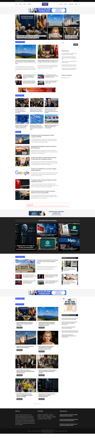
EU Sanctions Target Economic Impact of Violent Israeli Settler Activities (69, 425)
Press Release (49, 416)
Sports (65, 4)
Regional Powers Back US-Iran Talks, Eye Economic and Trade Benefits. (51, 126)
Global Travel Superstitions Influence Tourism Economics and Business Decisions (48, 371)
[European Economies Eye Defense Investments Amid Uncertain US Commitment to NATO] (37, 119)
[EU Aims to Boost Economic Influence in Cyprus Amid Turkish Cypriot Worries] (22, 119)
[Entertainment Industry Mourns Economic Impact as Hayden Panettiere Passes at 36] (47, 342)
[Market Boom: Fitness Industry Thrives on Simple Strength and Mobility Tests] (70, 266)
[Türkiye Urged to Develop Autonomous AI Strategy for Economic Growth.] (47, 230)
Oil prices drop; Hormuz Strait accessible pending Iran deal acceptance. (68, 415)
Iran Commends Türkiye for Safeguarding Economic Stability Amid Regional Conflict (51, 76)
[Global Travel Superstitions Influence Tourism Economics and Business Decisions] (47, 366)
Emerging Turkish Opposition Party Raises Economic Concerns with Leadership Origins (47, 261)
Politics (60, 4)
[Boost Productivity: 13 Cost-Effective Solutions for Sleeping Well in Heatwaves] (70, 279)
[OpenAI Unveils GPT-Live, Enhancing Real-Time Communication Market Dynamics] (47, 244)
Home (16, 4)
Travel (45, 418)
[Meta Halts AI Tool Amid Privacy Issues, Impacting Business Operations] (69, 244)
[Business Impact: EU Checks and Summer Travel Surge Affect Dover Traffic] (41, 82)
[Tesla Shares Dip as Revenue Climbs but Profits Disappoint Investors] (22, 184)
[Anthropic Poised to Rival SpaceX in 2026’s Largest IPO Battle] (72, 20)
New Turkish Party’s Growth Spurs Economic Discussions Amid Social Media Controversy (29, 275)
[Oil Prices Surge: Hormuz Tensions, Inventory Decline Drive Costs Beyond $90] (22, 195)
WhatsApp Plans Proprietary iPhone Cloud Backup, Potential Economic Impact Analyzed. (69, 234)
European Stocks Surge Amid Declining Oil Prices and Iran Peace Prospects (69, 420)
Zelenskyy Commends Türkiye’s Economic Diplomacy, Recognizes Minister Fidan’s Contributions (29, 82)
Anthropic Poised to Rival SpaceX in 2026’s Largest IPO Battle (71, 24)
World (24, 4)
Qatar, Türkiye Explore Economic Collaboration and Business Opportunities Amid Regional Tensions (29, 76)
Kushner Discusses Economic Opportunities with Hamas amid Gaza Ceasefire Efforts (71, 37)
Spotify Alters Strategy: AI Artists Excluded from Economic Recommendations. (26, 247)
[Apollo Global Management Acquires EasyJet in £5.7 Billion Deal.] (22, 150)
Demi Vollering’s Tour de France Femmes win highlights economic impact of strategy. (24, 395)
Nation (20, 4)
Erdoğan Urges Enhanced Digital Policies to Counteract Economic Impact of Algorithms (51, 275)
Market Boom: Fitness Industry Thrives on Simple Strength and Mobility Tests (69, 269)
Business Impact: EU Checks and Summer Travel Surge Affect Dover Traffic (51, 82)
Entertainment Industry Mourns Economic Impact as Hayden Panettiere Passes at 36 (46, 348)
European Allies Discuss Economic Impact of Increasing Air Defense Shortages (24, 324)
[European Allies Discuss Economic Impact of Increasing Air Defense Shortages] (31, 27)
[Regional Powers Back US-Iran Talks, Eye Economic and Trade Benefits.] (51, 119)
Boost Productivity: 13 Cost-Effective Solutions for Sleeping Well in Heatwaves (69, 282)
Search (63, 42)
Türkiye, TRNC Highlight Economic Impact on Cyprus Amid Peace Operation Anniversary (51, 282)
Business (29, 4)
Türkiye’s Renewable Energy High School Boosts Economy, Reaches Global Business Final (55, 24)
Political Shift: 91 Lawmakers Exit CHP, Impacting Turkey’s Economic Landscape (29, 282)
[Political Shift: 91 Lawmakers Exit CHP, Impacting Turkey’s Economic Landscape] (18, 282)
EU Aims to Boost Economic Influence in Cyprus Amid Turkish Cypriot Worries (21, 126)
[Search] (79, 4)
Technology (71, 4)
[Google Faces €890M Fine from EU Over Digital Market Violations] (22, 173)
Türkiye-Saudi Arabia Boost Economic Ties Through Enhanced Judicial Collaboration (48, 61)
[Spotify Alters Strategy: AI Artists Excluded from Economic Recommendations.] (26, 237)
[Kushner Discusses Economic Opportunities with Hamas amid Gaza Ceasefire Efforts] (72, 33)
